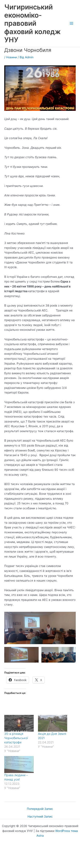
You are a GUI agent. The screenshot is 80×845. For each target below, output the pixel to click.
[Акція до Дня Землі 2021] (52, 723)
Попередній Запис (40, 808)
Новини (11, 57)
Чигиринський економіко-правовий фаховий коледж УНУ (32, 23)
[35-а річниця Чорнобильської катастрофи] (19, 723)
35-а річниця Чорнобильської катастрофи (16, 738)
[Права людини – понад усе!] (19, 764)
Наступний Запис (40, 816)
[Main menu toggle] (71, 23)
